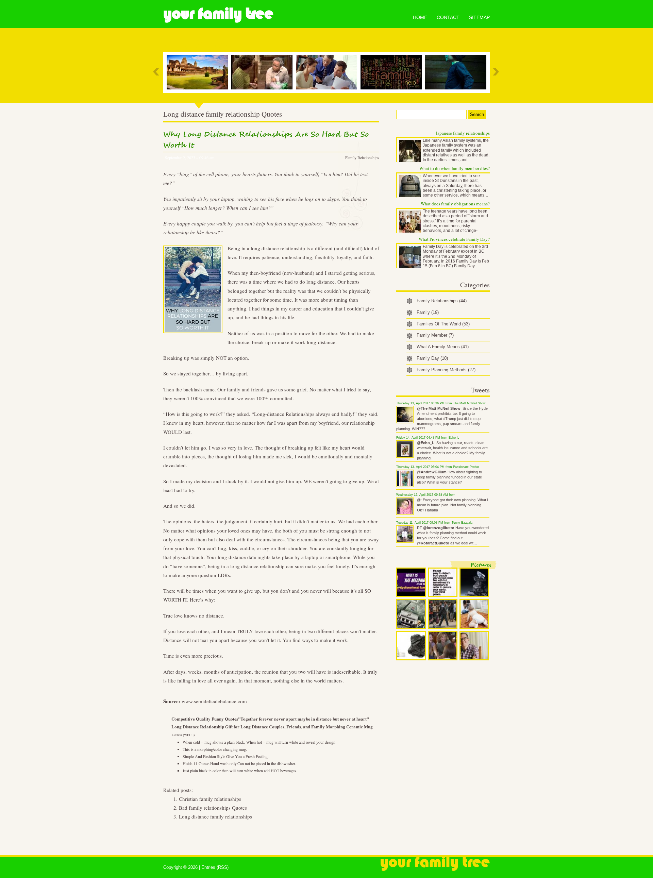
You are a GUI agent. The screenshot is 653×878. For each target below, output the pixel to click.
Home (420, 17)
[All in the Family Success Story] (263, 72)
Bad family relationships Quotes (213, 807)
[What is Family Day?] (457, 72)
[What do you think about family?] (199, 72)
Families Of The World (443, 323)
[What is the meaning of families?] (393, 72)
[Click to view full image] (411, 582)
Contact (448, 17)
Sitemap (479, 17)
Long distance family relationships (215, 816)
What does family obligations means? (455, 204)
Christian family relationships (210, 798)
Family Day (432, 358)
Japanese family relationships (463, 133)
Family (428, 312)
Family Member (435, 335)
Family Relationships (362, 157)
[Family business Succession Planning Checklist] (328, 72)
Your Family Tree (218, 13)
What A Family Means (443, 346)
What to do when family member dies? (454, 168)
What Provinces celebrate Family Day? (454, 239)
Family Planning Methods (446, 369)
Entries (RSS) (215, 867)
